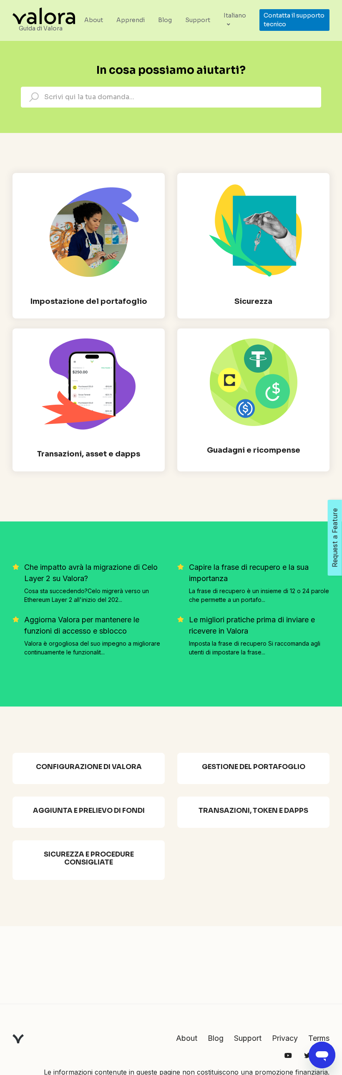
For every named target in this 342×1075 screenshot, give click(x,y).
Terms (318, 1038)
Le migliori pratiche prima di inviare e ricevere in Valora (252, 625)
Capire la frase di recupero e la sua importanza (249, 573)
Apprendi (130, 20)
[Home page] (44, 15)
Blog (165, 20)
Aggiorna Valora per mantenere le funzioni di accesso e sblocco (81, 625)
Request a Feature (335, 537)
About (93, 20)
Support (197, 20)
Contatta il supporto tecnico (294, 20)
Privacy (285, 1038)
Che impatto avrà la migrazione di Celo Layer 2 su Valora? (91, 573)
